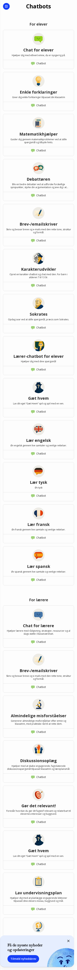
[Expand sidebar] (6, 6)
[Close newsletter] (68, 941)
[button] (38, 49)
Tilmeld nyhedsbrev (23, 958)
